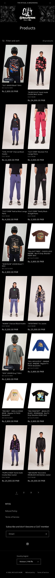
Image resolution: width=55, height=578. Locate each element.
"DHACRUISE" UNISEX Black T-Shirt (13, 265)
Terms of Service (12, 517)
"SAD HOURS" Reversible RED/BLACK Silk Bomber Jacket (39, 474)
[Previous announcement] (5, 3)
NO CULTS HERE (17, 572)
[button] (5, 14)
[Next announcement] (50, 3)
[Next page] (38, 492)
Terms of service (43, 572)
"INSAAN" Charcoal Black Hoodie (14, 324)
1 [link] (16, 492)
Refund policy (30, 572)
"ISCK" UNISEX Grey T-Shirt (12, 373)
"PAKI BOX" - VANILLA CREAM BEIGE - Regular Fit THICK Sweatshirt (12, 413)
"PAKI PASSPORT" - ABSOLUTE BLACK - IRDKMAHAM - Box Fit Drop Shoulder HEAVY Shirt (39, 413)
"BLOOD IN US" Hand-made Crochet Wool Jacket (38, 93)
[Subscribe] (46, 534)
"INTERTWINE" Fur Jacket (37, 324)
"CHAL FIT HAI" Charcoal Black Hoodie (13, 153)
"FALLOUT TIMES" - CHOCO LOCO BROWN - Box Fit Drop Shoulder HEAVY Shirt (40, 253)
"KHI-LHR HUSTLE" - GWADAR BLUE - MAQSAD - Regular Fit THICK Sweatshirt (38, 363)
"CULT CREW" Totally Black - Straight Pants (38, 212)
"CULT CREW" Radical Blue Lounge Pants (14, 212)
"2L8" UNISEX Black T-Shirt (11, 85)
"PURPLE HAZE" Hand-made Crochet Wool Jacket (12, 474)
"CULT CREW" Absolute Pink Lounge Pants (38, 153)
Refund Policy (11, 511)
